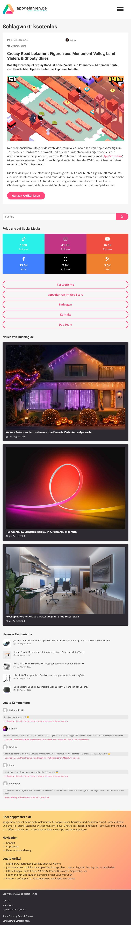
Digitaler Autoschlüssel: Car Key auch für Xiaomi (33, 863)
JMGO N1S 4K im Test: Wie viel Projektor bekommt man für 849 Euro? (48, 663)
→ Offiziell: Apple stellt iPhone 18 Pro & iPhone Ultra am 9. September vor (35, 721)
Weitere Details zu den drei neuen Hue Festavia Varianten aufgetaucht (49, 432)
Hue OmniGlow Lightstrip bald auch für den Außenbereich (41, 531)
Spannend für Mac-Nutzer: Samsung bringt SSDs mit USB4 (39, 874)
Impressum (12, 846)
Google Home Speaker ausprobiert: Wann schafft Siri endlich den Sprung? (50, 687)
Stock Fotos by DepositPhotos (18, 916)
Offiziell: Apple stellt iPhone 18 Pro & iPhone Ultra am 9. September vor (47, 871)
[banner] (25, 9)
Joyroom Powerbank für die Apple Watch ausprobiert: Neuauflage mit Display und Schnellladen (61, 640)
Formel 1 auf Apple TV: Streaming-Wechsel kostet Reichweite (40, 878)
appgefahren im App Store (65, 294)
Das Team (65, 324)
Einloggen (65, 304)
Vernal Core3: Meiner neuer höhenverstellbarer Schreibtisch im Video (48, 652)
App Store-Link (113, 156)
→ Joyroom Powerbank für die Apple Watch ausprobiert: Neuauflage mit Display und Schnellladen (46, 739)
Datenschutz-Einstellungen (16, 920)
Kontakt (65, 314)
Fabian (73, 40)
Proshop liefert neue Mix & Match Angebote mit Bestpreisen (42, 616)
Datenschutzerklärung (19, 850)
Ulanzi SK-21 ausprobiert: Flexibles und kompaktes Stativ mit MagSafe (48, 675)
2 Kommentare (18, 45)
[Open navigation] (120, 9)
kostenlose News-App (52, 829)
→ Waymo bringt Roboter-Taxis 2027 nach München (26, 797)
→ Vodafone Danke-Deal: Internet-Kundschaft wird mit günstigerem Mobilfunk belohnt (41, 758)
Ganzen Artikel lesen (26, 195)
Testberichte (65, 284)
